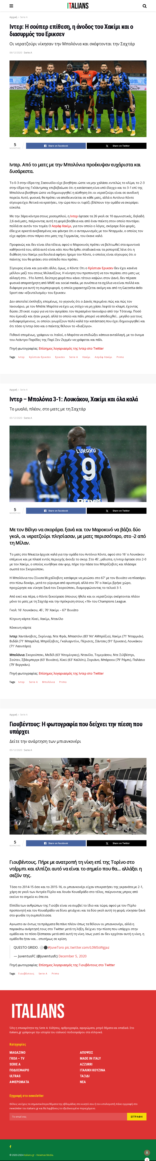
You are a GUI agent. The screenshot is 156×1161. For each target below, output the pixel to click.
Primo (120, 357)
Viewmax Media (44, 1155)
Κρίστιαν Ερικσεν (40, 357)
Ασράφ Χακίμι (103, 357)
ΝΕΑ (83, 1082)
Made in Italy (90, 1058)
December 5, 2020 (73, 956)
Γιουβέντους (26, 973)
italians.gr (29, 1155)
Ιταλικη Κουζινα (92, 1070)
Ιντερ (21, 357)
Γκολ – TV (17, 1058)
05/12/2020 (16, 418)
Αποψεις (86, 1052)
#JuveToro (56, 947)
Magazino (17, 1052)
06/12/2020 (16, 52)
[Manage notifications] (147, 1153)
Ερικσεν (60, 357)
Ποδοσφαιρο (19, 1070)
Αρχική (13, 17)
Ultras (15, 1076)
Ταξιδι (85, 1076)
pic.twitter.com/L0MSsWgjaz (87, 947)
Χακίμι (86, 357)
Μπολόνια (48, 682)
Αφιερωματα (19, 1082)
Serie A (24, 17)
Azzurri (86, 1064)
